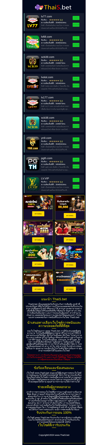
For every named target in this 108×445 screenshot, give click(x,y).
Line (76, 17)
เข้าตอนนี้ (76, 24)
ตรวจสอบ (38, 214)
